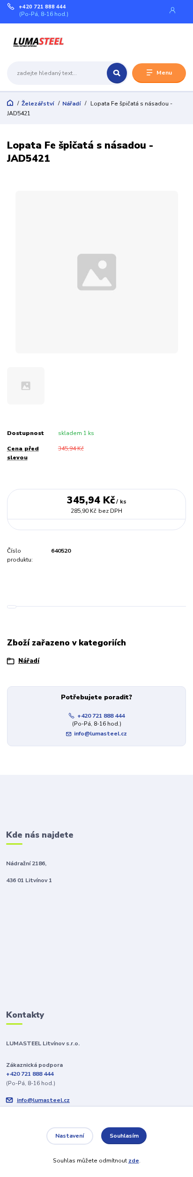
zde (133, 1160)
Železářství (38, 103)
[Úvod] (38, 42)
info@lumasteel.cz (100, 733)
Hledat (117, 73)
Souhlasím (124, 1136)
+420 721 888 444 (42, 7)
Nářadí (71, 103)
